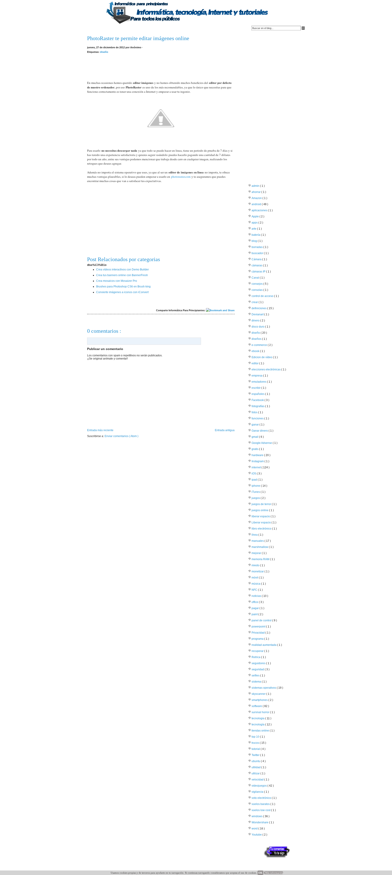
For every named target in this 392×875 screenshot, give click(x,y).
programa (258, 638)
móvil (255, 577)
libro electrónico (262, 528)
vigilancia (258, 791)
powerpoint (259, 626)
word (255, 828)
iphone (256, 485)
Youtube (257, 834)
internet (257, 467)
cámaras (257, 265)
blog (255, 241)
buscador (258, 253)
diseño (104, 52)
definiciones (259, 308)
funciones (258, 418)
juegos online (260, 510)
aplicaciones (260, 210)
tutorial (256, 749)
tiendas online (261, 730)
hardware (258, 455)
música (256, 583)
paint (255, 614)
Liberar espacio (262, 522)
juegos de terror (262, 504)
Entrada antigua (225, 430)
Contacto (111, 28)
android (257, 204)
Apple (256, 216)
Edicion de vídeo (262, 357)
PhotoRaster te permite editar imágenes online (138, 38)
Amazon (257, 198)
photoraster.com (181, 177)
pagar (256, 608)
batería (256, 234)
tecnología (258, 724)
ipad (255, 479)
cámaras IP (259, 271)
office (255, 602)
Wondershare (260, 822)
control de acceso (263, 296)
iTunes (256, 491)
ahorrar (256, 192)
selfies (256, 675)
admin (256, 185)
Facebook (258, 400)
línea (255, 534)
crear (255, 302)
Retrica (256, 657)
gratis (255, 449)
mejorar (257, 553)
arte (254, 228)
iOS (254, 473)
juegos (256, 498)
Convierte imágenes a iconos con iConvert (122, 292)
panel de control (262, 620)
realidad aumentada (264, 645)
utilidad (256, 767)
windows (257, 816)
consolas (257, 290)
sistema (257, 681)
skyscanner (259, 693)
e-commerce (260, 345)
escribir (256, 387)
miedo (256, 565)
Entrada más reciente (100, 430)
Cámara (257, 259)
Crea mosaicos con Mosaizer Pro (116, 280)
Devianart (258, 314)
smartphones (260, 700)
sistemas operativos (264, 687)
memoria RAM (261, 559)
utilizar (256, 773)
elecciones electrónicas (266, 369)
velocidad (258, 779)
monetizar (258, 571)
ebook (256, 351)
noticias (257, 596)
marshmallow (260, 547)
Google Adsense (262, 443)
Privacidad (258, 632)
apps (255, 222)
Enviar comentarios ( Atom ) (121, 436)
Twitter (256, 755)
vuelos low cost (261, 810)
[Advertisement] (161, 64)
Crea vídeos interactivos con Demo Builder (122, 269)
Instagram (258, 461)
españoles (258, 394)
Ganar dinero (260, 430)
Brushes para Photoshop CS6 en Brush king (123, 286)
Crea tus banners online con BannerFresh (122, 275)
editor (255, 363)
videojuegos (259, 785)
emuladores (259, 381)
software (257, 706)
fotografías (258, 406)
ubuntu (256, 761)
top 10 (256, 736)
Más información (274, 872)
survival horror (261, 712)
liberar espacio (261, 516)
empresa (257, 375)
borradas (257, 247)
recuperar (258, 651)
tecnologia (258, 718)
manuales (258, 540)
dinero (256, 320)
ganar (256, 424)
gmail (255, 436)
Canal (256, 277)
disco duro (258, 326)
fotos (255, 412)
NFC (255, 589)
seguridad (258, 669)
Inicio (93, 28)
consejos (257, 283)
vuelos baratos (261, 804)
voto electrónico (262, 798)
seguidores (259, 663)
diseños (257, 338)
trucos (256, 742)
